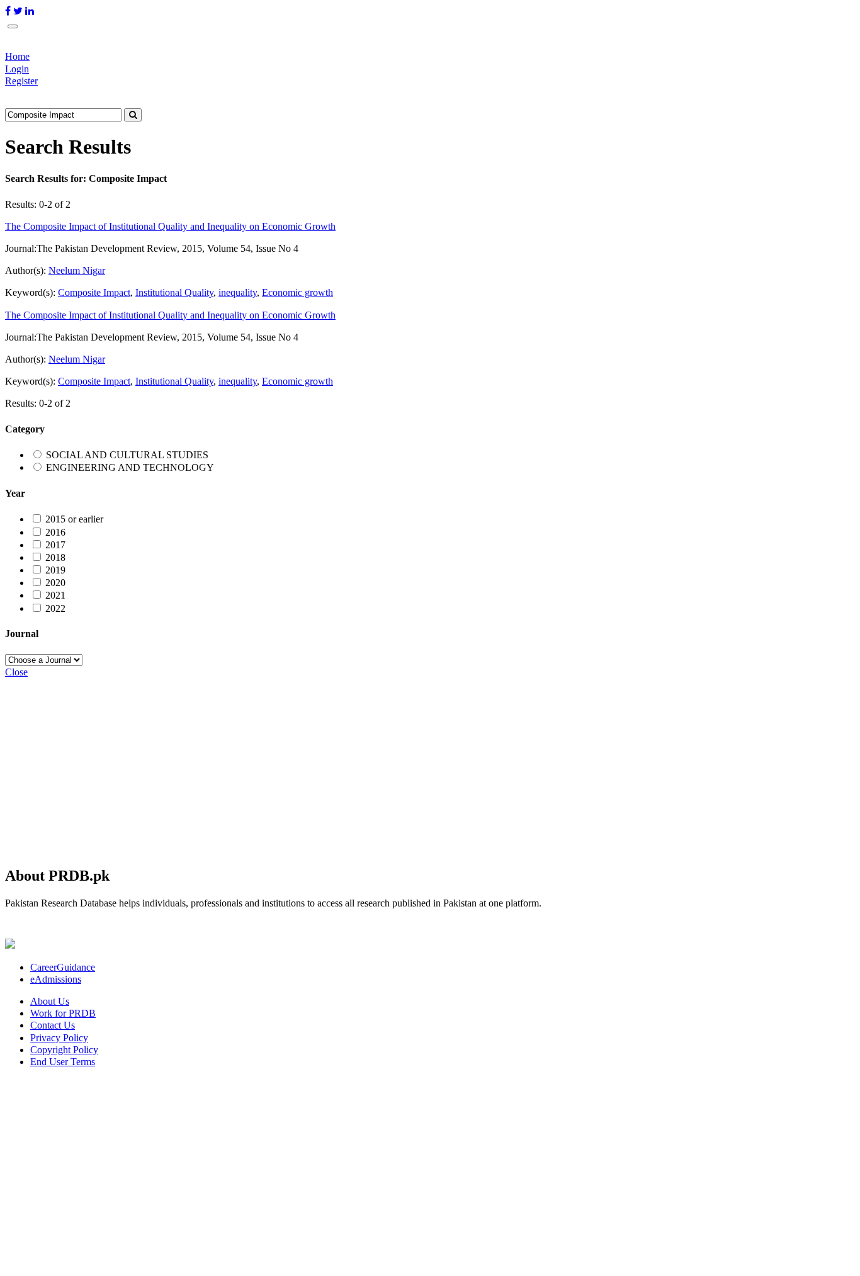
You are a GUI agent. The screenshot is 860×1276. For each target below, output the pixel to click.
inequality (237, 292)
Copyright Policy (64, 1049)
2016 (55, 532)
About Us (49, 1001)
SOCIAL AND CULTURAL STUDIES (127, 454)
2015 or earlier (74, 519)
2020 (55, 582)
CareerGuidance (62, 967)
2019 (55, 570)
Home (17, 56)
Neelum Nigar (76, 270)
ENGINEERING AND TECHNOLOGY (130, 467)
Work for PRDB (63, 1013)
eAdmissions (55, 979)
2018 (55, 557)
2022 (55, 608)
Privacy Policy (59, 1037)
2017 (55, 544)
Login (17, 69)
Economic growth (297, 292)
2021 (55, 595)
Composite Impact (94, 292)
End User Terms (62, 1061)
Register (21, 81)
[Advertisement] (383, 766)
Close (16, 672)
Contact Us (52, 1025)
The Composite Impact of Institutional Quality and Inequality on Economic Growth (170, 226)
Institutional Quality (174, 292)
